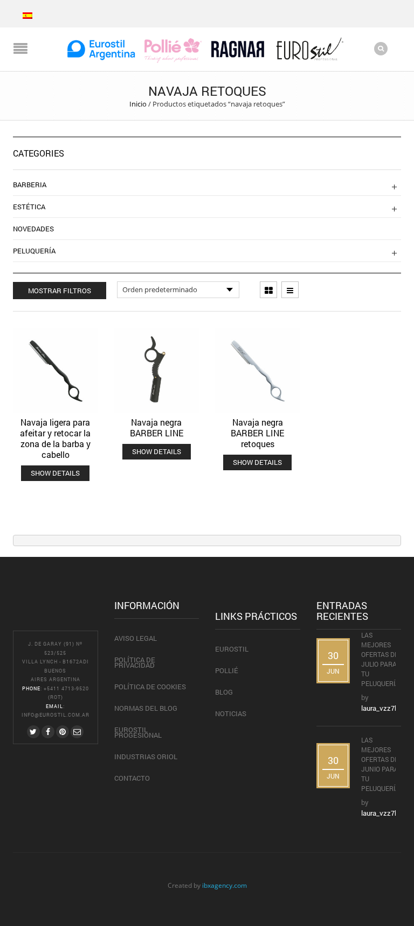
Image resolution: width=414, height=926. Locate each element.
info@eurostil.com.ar (55, 715)
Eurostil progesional (138, 732)
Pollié (226, 670)
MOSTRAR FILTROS (59, 290)
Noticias (230, 713)
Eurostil (232, 649)
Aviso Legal (135, 638)
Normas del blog (145, 708)
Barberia (29, 184)
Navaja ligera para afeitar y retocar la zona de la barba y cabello (55, 438)
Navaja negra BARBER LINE (156, 427)
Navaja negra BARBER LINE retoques (257, 432)
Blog (224, 692)
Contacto (132, 778)
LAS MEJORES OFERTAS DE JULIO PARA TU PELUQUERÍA (381, 659)
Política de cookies (150, 686)
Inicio (138, 104)
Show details (55, 473)
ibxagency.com (224, 885)
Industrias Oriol (145, 756)
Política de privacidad (134, 662)
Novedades (33, 229)
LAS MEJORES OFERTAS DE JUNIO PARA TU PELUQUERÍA (381, 764)
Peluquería (34, 251)
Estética (29, 206)
